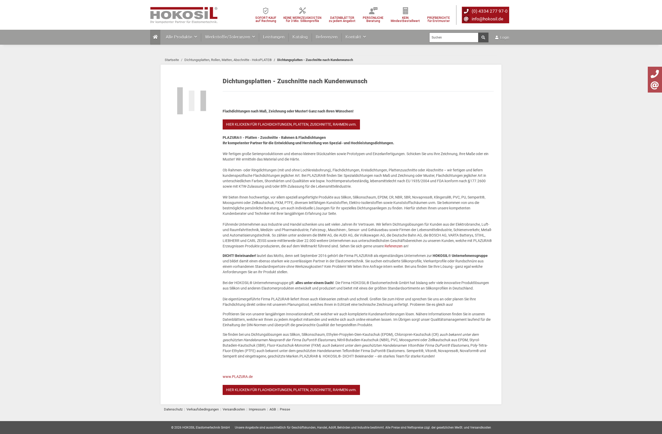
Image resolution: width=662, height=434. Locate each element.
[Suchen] (483, 37)
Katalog (300, 37)
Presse (285, 409)
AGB (272, 409)
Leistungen (273, 37)
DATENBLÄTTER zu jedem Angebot (342, 19)
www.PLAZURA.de (238, 377)
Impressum (257, 409)
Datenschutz (173, 409)
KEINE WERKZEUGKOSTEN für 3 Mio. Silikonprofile (302, 19)
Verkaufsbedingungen (202, 409)
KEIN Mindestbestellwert (405, 19)
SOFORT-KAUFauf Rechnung (265, 19)
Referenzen (326, 37)
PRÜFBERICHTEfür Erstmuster (438, 19)
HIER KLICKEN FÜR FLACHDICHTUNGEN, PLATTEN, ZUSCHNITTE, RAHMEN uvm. (291, 124)
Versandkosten (234, 409)
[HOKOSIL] (184, 14)
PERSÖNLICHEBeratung (373, 19)
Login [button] (504, 37)
